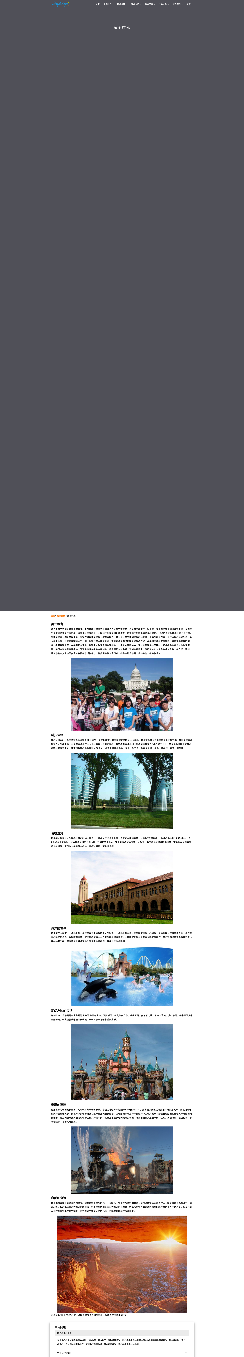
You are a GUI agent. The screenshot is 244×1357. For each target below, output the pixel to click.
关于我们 (107, 4)
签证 (189, 4)
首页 (98, 4)
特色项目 (177, 4)
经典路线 (61, 616)
